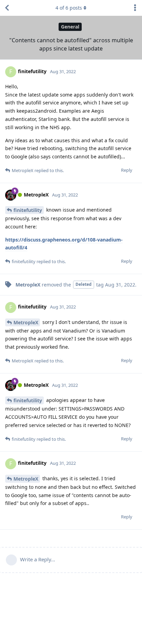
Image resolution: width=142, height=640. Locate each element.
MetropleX (25, 322)
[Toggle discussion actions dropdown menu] (135, 8)
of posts (68, 7)
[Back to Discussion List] (7, 8)
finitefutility (27, 210)
